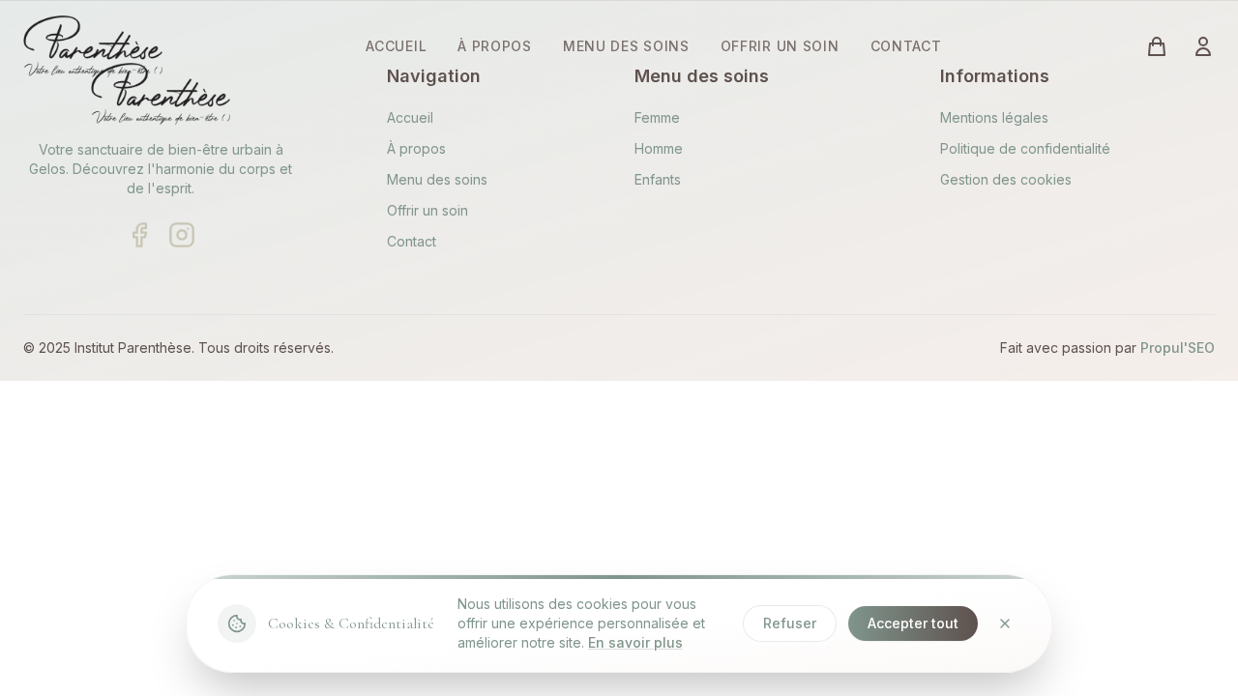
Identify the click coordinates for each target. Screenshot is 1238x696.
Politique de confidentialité (1025, 148)
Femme (657, 117)
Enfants (657, 179)
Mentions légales (994, 117)
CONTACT (906, 46)
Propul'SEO (1177, 347)
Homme (658, 148)
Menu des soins (437, 179)
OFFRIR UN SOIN (780, 46)
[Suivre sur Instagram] (181, 234)
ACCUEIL (396, 46)
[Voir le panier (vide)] (1156, 46)
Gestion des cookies (1006, 179)
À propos (416, 148)
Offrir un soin (427, 210)
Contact (411, 241)
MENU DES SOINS (626, 46)
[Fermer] (1004, 623)
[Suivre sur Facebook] (139, 234)
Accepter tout (913, 623)
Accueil (410, 117)
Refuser (789, 623)
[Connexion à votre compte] (1203, 46)
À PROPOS (494, 46)
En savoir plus (635, 642)
